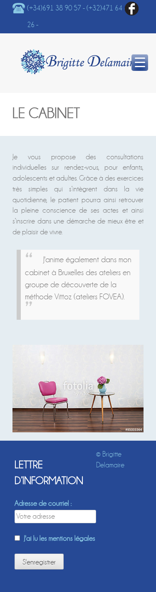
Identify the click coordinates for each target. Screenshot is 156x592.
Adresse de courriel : (43, 503)
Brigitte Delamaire (79, 61)
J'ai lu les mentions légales (59, 538)
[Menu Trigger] (139, 62)
